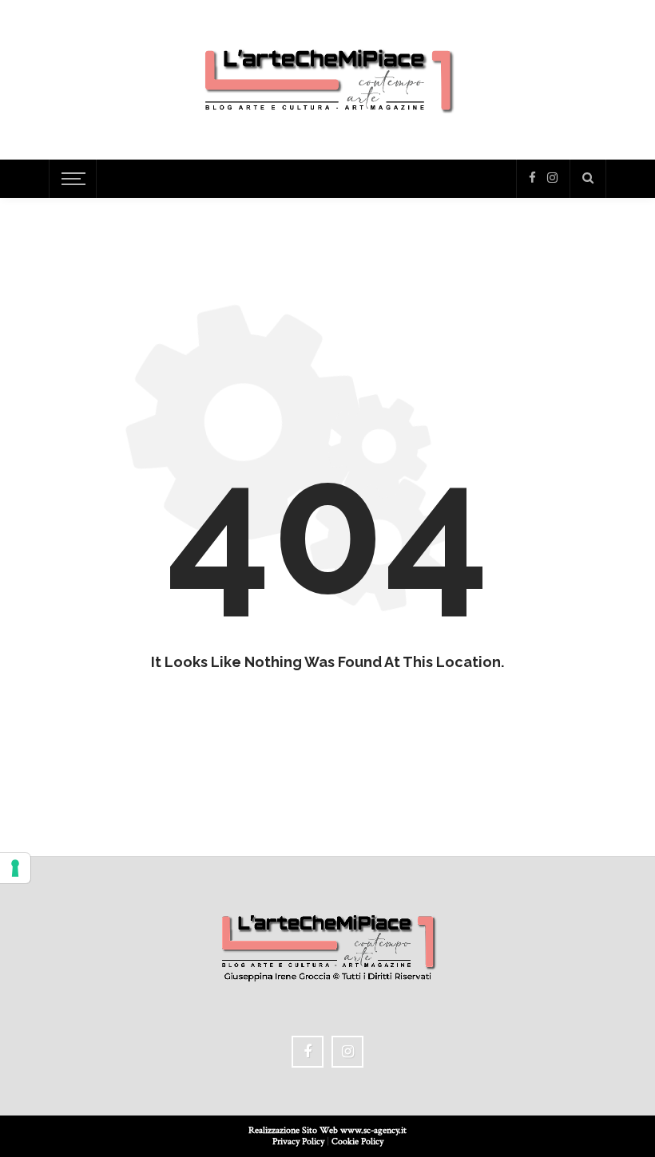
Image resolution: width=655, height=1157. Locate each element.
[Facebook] (532, 178)
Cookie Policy (357, 1141)
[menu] (71, 178)
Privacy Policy (298, 1141)
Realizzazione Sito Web (294, 1130)
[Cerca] (587, 179)
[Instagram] (552, 178)
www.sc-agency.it (373, 1130)
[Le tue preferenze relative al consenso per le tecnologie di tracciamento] (15, 868)
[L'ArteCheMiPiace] (328, 78)
